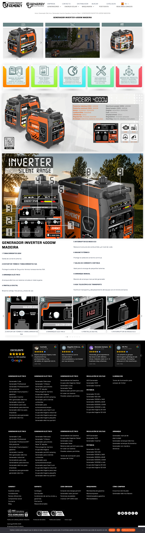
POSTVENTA (104, 7)
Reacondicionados (124, 7)
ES (126, 4)
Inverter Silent (76, 13)
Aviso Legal (68, 520)
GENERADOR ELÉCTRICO (17, 376)
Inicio (36, 13)
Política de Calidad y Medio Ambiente (18, 520)
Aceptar (112, 530)
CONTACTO (66, 4)
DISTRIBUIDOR (82, 4)
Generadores (53, 7)
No (118, 530)
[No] (143, 530)
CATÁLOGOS (111, 4)
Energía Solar (71, 7)
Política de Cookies (55, 520)
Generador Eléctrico (45, 13)
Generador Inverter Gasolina (62, 13)
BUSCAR (95, 4)
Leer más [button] (65, 364)
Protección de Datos (39, 520)
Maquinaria (87, 7)
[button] (128, 3)
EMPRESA (51, 4)
